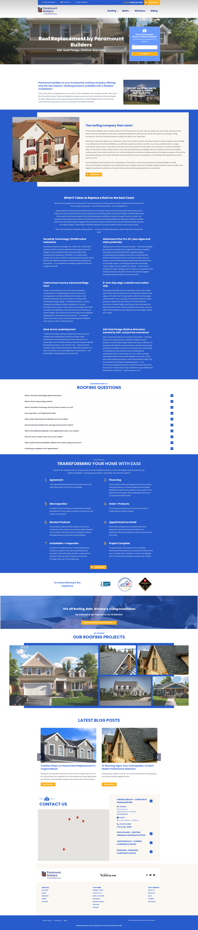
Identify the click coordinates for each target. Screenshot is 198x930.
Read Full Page (48, 784)
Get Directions (122, 814)
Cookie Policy (57, 920)
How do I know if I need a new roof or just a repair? (44, 437)
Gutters (45, 902)
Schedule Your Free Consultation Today (98, 623)
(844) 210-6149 (109, 876)
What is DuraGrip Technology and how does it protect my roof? (49, 407)
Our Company (153, 887)
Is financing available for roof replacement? (41, 448)
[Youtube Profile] (150, 875)
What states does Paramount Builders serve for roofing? (46, 419)
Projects (151, 893)
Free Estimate (153, 2)
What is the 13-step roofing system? (38, 401)
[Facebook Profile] (154, 875)
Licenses (96, 907)
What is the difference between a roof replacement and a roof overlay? (52, 431)
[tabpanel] (99, 675)
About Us (151, 890)
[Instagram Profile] (146, 875)
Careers (151, 899)
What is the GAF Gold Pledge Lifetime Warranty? (43, 395)
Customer (97, 887)
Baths (125, 10)
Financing (96, 899)
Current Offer (98, 890)
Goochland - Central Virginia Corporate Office (131, 834)
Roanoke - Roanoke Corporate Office (127, 852)
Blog (150, 896)
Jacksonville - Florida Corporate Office (129, 843)
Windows (140, 10)
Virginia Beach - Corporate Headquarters (132, 801)
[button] (83, 821)
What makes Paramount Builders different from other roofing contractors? (53, 443)
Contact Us (66, 2)
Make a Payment (82, 2)
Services (45, 887)
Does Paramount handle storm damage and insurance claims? (49, 425)
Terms (65, 920)
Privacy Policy (47, 920)
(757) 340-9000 (124, 827)
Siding (153, 10)
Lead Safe (96, 904)
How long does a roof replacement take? (40, 413)
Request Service (98, 902)
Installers (152, 902)
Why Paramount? (50, 2)
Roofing (112, 10)
